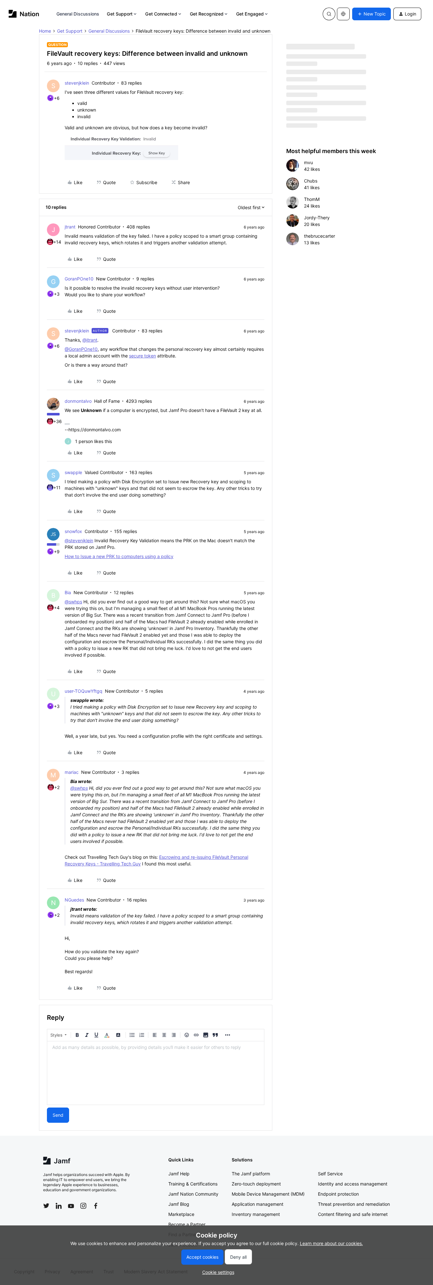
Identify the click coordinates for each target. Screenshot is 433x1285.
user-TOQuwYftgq (83, 691)
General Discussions (78, 13)
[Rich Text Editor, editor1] (155, 1073)
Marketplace (181, 1214)
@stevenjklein (79, 540)
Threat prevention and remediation (354, 1204)
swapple (73, 472)
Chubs (310, 180)
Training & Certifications (192, 1183)
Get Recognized (206, 13)
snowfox (73, 531)
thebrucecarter (319, 236)
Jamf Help (179, 1173)
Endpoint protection (338, 1194)
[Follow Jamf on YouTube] (71, 1206)
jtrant (70, 226)
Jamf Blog (178, 1204)
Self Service (330, 1173)
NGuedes (74, 900)
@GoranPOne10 (81, 349)
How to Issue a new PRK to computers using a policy (119, 556)
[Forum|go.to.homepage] (24, 14)
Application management (257, 1204)
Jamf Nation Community (193, 1194)
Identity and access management (352, 1183)
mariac (72, 772)
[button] (371, 14)
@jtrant (89, 340)
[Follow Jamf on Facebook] (96, 1206)
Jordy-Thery (317, 217)
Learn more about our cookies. (331, 1243)
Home (45, 31)
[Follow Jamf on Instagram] (83, 1206)
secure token (142, 355)
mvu (308, 162)
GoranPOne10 (79, 278)
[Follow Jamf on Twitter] (46, 1205)
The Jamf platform (251, 1173)
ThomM (312, 199)
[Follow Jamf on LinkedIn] (58, 1206)
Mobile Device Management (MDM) (268, 1194)
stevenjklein (77, 83)
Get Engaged (250, 13)
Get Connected (161, 13)
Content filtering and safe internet (353, 1214)
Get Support (119, 13)
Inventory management (256, 1214)
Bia (68, 592)
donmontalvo (78, 401)
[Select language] (343, 14)
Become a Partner (186, 1224)
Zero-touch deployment (256, 1183)
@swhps (73, 601)
